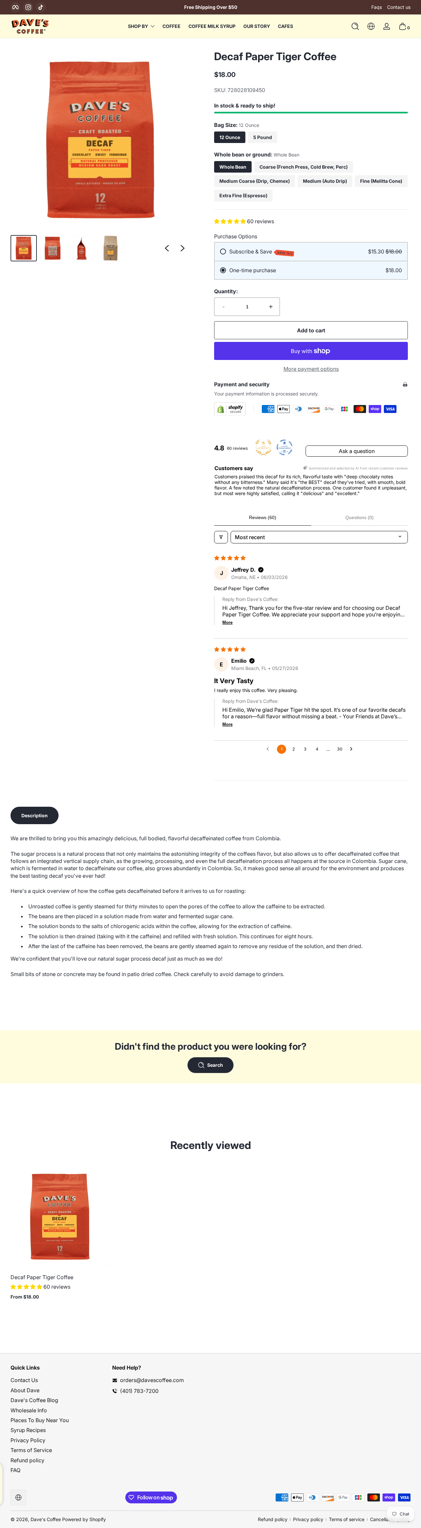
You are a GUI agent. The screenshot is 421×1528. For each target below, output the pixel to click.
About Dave (25, 1390)
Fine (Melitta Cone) (381, 181)
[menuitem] (58, 1380)
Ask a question (357, 451)
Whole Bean (232, 167)
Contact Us (24, 1380)
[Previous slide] (167, 248)
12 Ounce (229, 137)
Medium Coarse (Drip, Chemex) (254, 181)
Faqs (376, 7)
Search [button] (215, 1065)
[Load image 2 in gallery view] (52, 248)
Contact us (398, 7)
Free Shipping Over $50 (210, 7)
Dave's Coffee (46, 1519)
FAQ (15, 1470)
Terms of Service (31, 1450)
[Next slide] (182, 248)
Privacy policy (308, 1519)
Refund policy (27, 1460)
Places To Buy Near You (40, 1420)
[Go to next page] (353, 749)
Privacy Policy (28, 1440)
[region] (210, 7)
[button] (355, 26)
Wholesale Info (29, 1410)
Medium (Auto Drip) (325, 181)
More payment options (311, 369)
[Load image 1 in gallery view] (24, 248)
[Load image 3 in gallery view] (81, 248)
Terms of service (346, 1519)
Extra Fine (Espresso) (243, 195)
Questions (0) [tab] (359, 517)
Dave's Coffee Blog (34, 1400)
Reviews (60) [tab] (262, 517)
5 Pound (262, 137)
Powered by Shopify (84, 1519)
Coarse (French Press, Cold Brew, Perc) (304, 167)
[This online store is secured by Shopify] (230, 409)
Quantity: (226, 291)
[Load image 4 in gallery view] (110, 248)
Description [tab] (34, 815)
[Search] (355, 26)
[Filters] (221, 537)
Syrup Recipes (28, 1430)
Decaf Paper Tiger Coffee (42, 1277)
